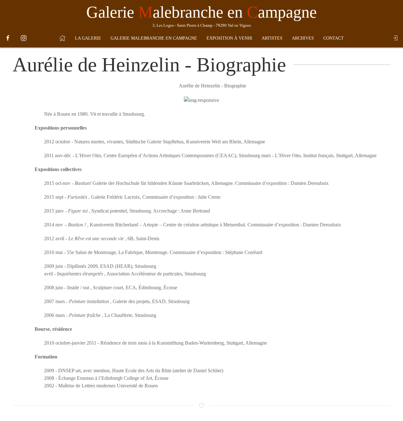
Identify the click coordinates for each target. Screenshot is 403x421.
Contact (333, 38)
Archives (303, 38)
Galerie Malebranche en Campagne (154, 38)
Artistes (272, 38)
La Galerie (88, 38)
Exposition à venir (229, 38)
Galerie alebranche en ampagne (201, 12)
